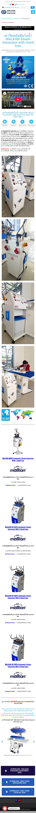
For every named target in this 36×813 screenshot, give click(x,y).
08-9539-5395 (18, 29)
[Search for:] (26, 7)
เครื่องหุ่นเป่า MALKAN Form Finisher (13, 713)
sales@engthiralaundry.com (12, 7)
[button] (2, 741)
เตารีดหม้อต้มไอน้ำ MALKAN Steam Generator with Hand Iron (18, 41)
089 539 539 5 (21, 4)
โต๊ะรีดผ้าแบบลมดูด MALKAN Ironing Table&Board (23, 716)
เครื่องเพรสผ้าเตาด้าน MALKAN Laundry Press (18, 711)
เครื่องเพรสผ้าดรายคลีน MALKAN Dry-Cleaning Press (17, 709)
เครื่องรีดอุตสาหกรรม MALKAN (13, 18)
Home (3, 18)
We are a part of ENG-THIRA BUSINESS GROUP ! (18, 1)
